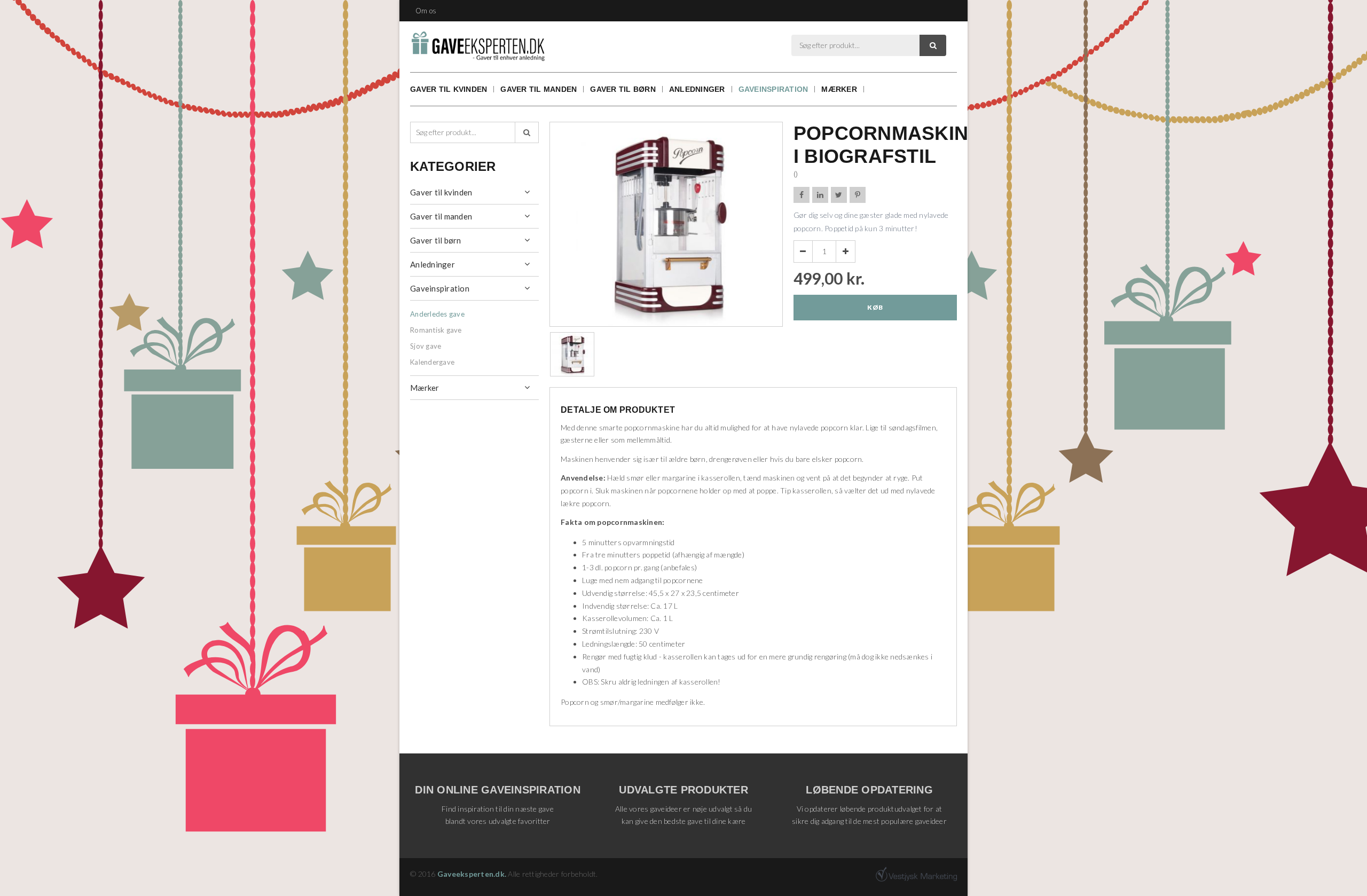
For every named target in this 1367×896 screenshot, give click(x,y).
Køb (875, 307)
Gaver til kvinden (448, 89)
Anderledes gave (437, 314)
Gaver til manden (538, 89)
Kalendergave (432, 362)
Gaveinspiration (773, 89)
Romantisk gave (436, 330)
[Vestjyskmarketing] (916, 874)
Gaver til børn (623, 89)
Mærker (839, 89)
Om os (425, 10)
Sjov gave (425, 346)
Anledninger (697, 89)
